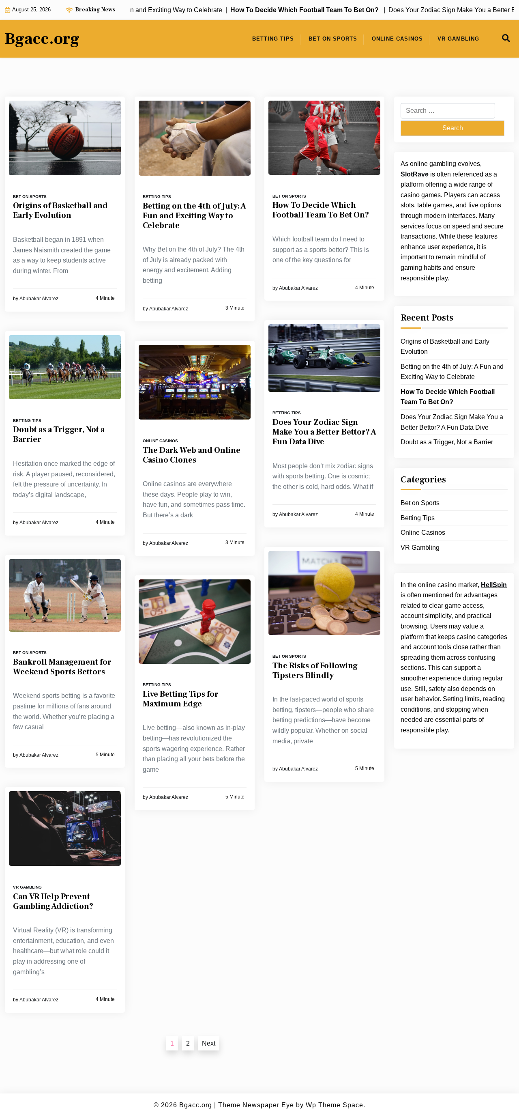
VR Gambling (458, 39)
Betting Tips (273, 39)
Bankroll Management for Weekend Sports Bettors (62, 667)
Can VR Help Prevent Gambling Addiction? (53, 901)
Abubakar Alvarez (38, 298)
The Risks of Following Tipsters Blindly (315, 670)
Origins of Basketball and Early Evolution (60, 210)
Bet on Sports (333, 39)
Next (208, 1043)
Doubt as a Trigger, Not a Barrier (59, 434)
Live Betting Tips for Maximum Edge (181, 699)
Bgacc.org (42, 39)
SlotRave (415, 174)
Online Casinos (397, 39)
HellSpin (494, 584)
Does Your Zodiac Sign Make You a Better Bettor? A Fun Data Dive (324, 432)
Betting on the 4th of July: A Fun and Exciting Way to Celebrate (194, 215)
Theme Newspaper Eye (256, 1105)
